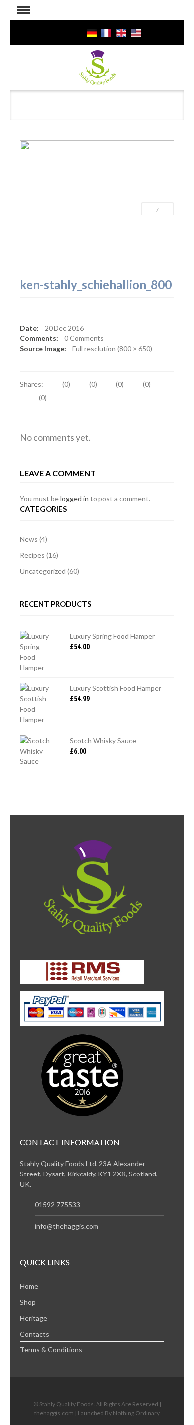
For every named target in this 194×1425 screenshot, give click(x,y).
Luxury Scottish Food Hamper (115, 688)
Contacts (34, 1334)
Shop (28, 1302)
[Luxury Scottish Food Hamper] (37, 704)
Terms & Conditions (51, 1349)
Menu (20, 10)
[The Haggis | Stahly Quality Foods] (97, 67)
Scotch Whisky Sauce (103, 740)
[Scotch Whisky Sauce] (37, 750)
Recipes (32, 555)
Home (29, 1286)
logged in (74, 498)
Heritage (33, 1318)
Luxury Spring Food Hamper (112, 636)
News (29, 539)
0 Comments (84, 338)
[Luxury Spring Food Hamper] (37, 651)
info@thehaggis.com (66, 1226)
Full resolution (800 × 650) (112, 348)
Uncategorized (43, 571)
